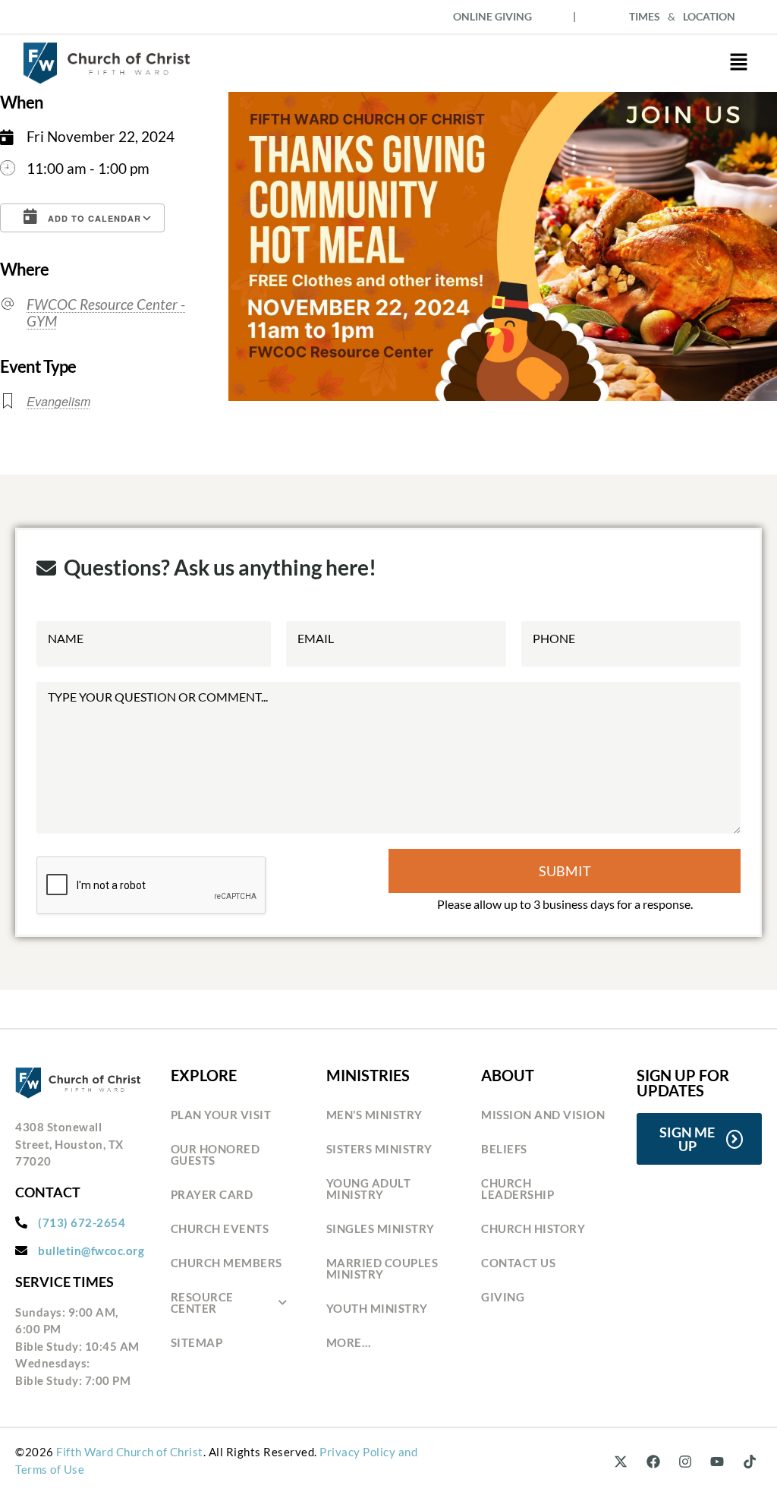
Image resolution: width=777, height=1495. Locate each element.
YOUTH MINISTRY (377, 1308)
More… (348, 1342)
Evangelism (58, 401)
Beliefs (504, 1149)
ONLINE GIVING (492, 16)
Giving (502, 1297)
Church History (533, 1228)
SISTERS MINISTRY (379, 1149)
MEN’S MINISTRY (374, 1114)
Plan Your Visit (221, 1114)
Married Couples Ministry (382, 1268)
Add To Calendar (93, 218)
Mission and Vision (543, 1114)
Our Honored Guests (215, 1154)
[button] (739, 63)
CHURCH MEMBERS (226, 1262)
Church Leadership (517, 1188)
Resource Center (202, 1302)
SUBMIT (565, 871)
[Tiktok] (750, 1461)
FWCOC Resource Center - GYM (106, 313)
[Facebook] (652, 1461)
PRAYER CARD (212, 1194)
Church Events (220, 1228)
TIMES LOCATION (682, 16)
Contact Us (518, 1262)
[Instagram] (685, 1461)
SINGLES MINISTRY (380, 1228)
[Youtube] (717, 1461)
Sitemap (197, 1342)
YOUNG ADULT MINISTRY (368, 1188)
